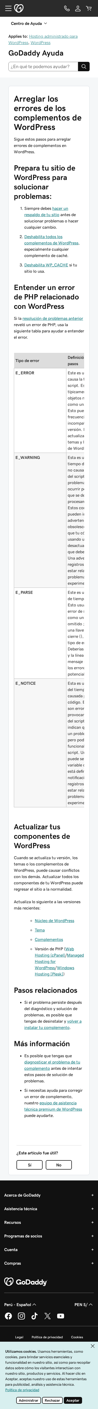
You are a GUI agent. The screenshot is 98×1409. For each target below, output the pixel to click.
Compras (12, 1263)
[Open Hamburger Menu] (6, 8)
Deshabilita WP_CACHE (46, 265)
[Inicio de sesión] (78, 8)
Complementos (49, 939)
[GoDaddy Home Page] (26, 1282)
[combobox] (43, 66)
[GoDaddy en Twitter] (47, 1319)
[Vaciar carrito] (89, 8)
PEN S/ (81, 1304)
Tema (40, 930)
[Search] (84, 66)
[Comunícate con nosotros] (67, 8)
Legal (19, 1337)
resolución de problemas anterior (52, 318)
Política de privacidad (47, 1337)
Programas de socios (23, 1236)
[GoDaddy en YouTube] (60, 1319)
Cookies (77, 1337)
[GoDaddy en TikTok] (34, 1319)
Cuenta (11, 1249)
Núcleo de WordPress (54, 920)
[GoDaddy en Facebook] (8, 1319)
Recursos (12, 1222)
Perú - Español (17, 1304)
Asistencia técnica (20, 1209)
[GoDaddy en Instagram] (21, 1319)
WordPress (40, 42)
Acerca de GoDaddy (22, 1195)
